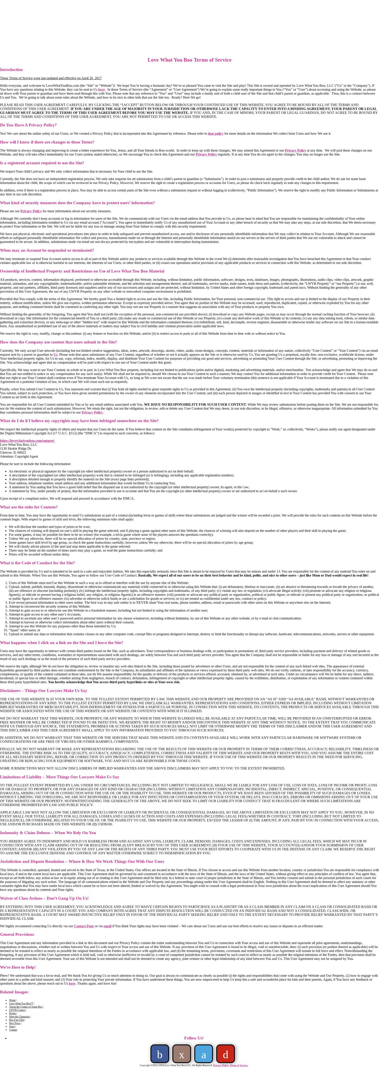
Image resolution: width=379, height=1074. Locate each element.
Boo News (14, 1023)
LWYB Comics (17, 1010)
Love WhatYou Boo (51, 36)
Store (12, 1026)
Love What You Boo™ (21, 1003)
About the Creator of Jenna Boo (25, 1006)
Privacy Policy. (221, 1065)
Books (12, 1013)
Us (55, 354)
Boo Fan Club (16, 1019)
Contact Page (84, 926)
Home (12, 1000)
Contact (13, 1029)
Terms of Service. (239, 1065)
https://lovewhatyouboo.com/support (27, 440)
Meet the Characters (19, 1016)
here (101, 89)
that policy (215, 133)
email (107, 926)
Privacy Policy (295, 150)
